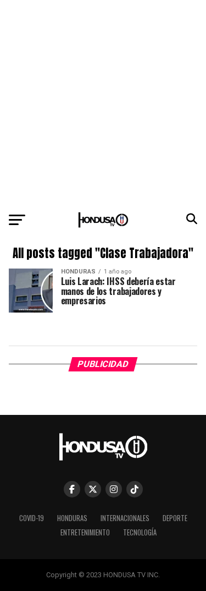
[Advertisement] (103, 103)
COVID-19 (31, 518)
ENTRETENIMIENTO (85, 532)
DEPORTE (175, 518)
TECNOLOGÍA (140, 532)
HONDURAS (72, 518)
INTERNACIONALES (125, 518)
